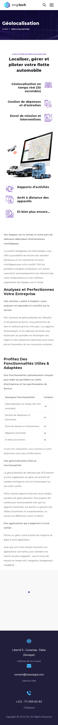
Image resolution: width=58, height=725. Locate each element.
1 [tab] (29, 592)
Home (5, 29)
